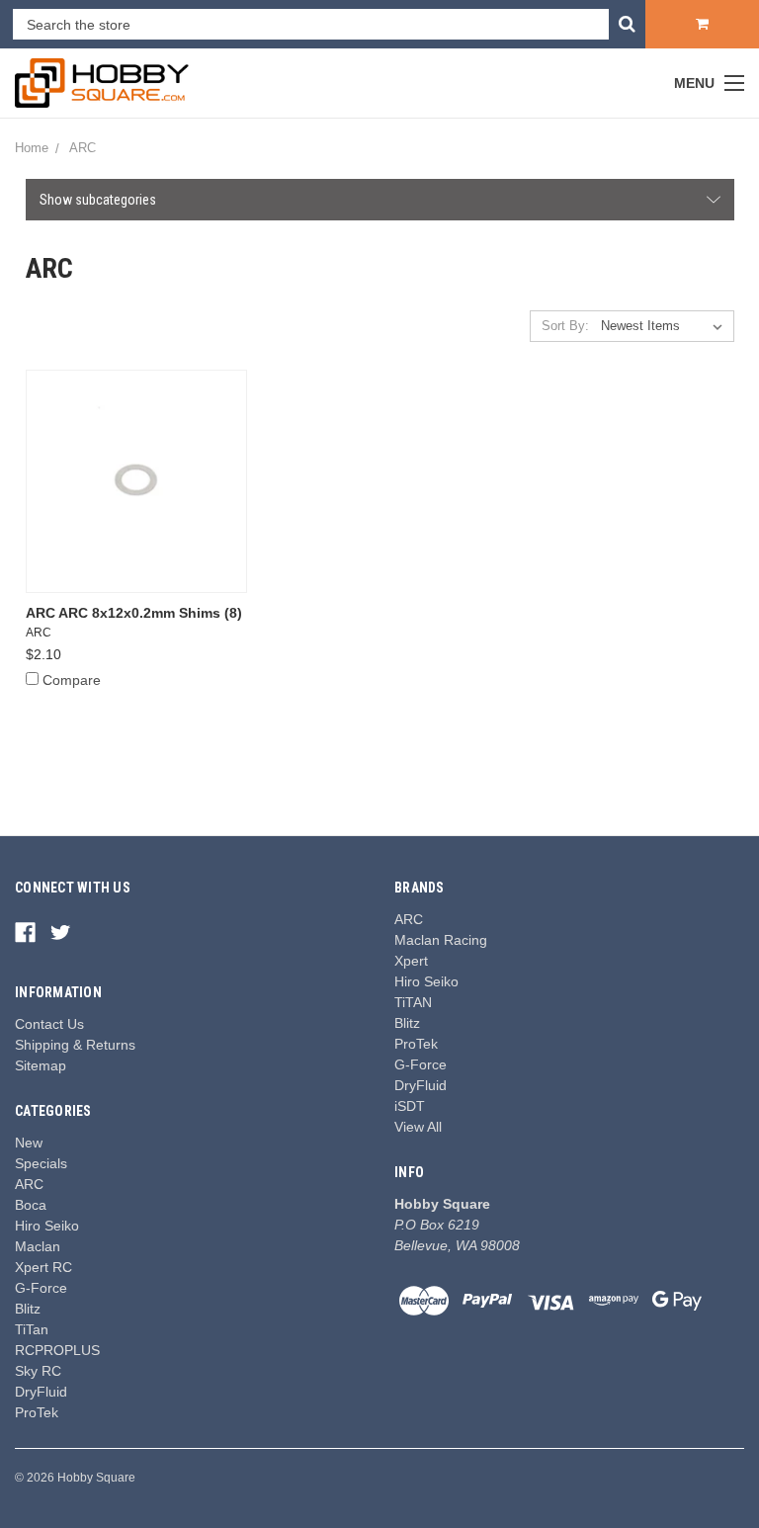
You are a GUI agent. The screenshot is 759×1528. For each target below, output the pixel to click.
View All (418, 1127)
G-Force (41, 1288)
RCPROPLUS (57, 1350)
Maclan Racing (440, 940)
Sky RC (38, 1371)
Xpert (411, 961)
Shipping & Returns (75, 1045)
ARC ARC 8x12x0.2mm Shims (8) (134, 613)
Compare (71, 680)
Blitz (28, 1308)
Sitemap (40, 1065)
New (28, 1142)
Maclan (37, 1246)
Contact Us (49, 1024)
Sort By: (565, 325)
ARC (29, 1184)
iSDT (409, 1106)
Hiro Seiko (47, 1225)
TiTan (31, 1329)
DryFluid (41, 1392)
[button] (380, 199)
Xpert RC (43, 1267)
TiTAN (413, 1002)
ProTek (36, 1412)
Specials (41, 1163)
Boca (30, 1205)
